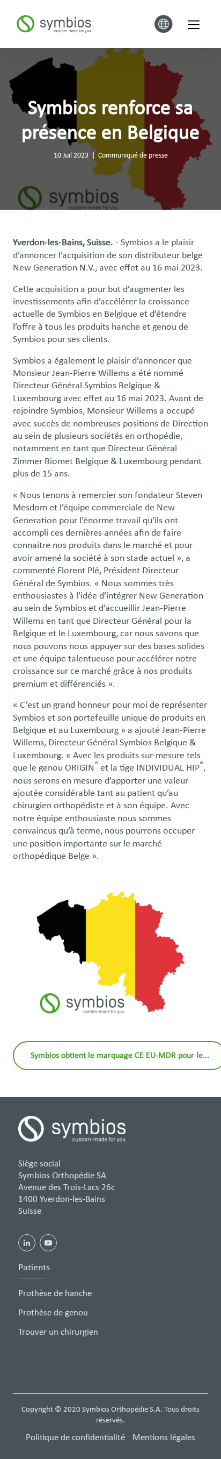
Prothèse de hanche (55, 1293)
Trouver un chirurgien (58, 1332)
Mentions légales (163, 1437)
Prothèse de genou (53, 1313)
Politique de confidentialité (75, 1437)
